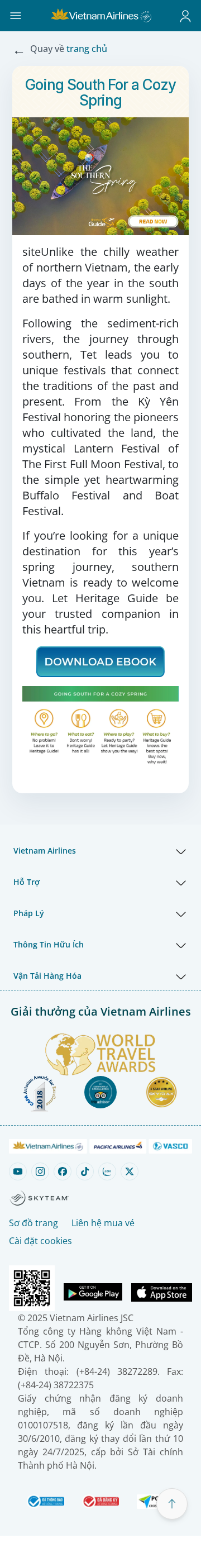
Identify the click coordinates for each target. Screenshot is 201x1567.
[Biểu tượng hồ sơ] (185, 15)
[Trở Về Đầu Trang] (172, 1504)
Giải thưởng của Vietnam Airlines (101, 1011)
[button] (15, 15)
